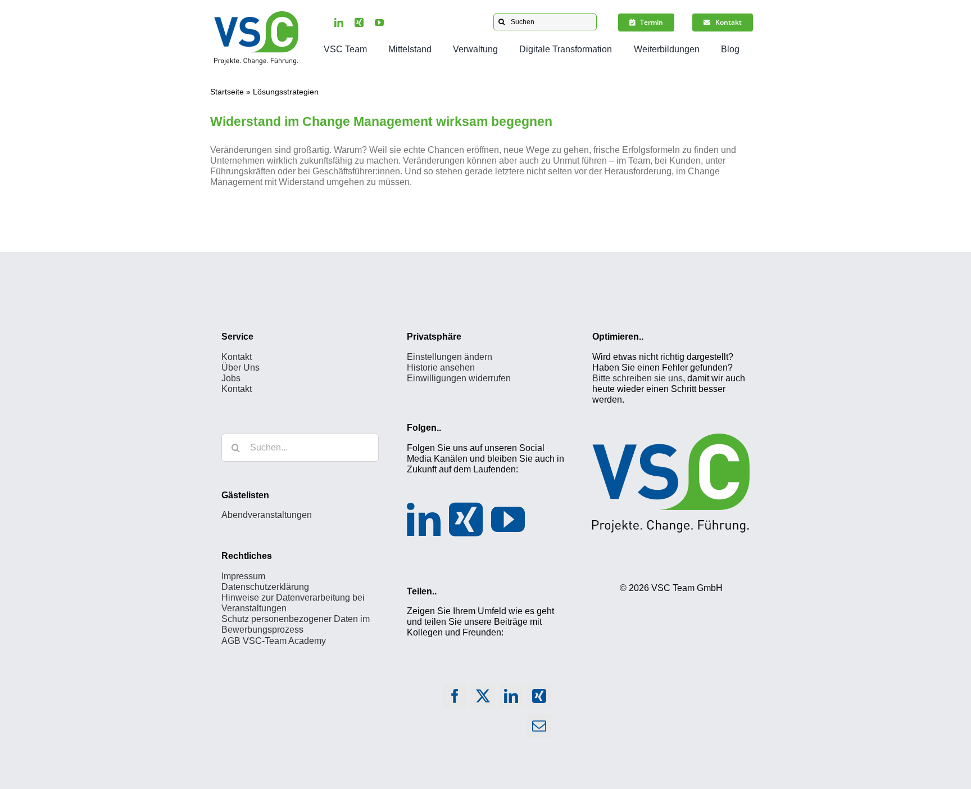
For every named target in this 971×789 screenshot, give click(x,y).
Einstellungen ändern (449, 357)
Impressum (243, 576)
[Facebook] (455, 699)
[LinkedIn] (424, 519)
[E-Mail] (539, 728)
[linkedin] (338, 22)
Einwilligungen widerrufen (459, 378)
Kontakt (236, 357)
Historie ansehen (441, 367)
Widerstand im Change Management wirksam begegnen (381, 121)
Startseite (227, 91)
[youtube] (379, 22)
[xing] (359, 22)
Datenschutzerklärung (265, 587)
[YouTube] (508, 519)
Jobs (231, 378)
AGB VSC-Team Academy (273, 641)
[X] (483, 699)
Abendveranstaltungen (266, 515)
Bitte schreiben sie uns (637, 378)
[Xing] (466, 519)
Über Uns (240, 367)
